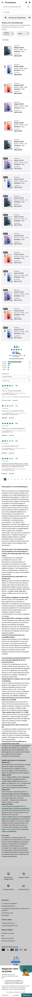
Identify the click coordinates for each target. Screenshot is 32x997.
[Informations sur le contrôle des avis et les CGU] (24, 355)
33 (26, 479)
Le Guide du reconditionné (9, 903)
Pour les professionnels (8, 941)
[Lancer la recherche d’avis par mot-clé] (29, 380)
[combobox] (13, 6)
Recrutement (5, 915)
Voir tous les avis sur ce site (16, 358)
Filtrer (20, 33)
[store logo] (10, 2)
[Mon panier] (30, 2)
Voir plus (4, 29)
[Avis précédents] (2, 479)
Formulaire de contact (8, 933)
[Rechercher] (28, 7)
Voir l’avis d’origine (6, 400)
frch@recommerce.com (8, 923)
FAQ (3, 936)
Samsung (7, 12)
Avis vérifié (5, 388)
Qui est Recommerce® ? (8, 906)
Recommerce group (7, 913)
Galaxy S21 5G (19, 47)
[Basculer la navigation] (2, 2)
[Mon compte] (26, 2)
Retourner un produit (7, 938)
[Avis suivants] (29, 479)
